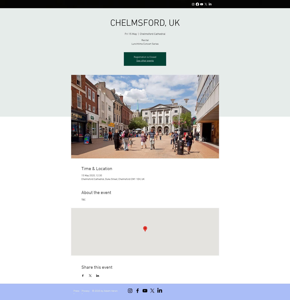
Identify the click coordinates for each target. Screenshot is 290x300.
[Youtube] (201, 4)
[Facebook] (197, 4)
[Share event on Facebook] (82, 275)
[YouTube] (145, 291)
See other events (145, 60)
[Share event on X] (90, 275)
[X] (206, 4)
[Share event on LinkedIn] (97, 275)
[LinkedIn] (210, 4)
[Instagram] (193, 4)
